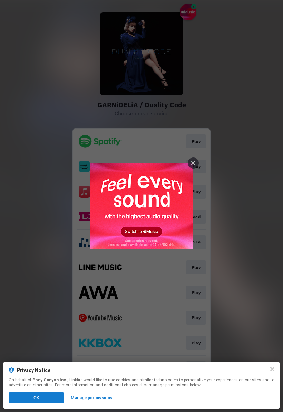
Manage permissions (92, 397)
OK (36, 397)
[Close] (272, 369)
